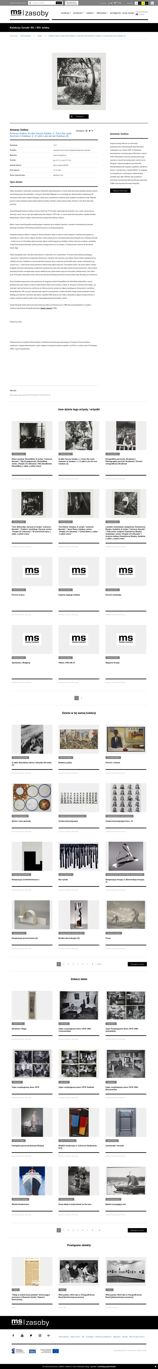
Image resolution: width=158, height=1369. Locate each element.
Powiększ (80, 116)
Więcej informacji (120, 190)
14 (99, 1230)
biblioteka (101, 12)
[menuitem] (66, 13)
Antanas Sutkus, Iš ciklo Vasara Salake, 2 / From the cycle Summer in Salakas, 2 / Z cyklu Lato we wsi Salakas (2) (87, 36)
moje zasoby (128, 12)
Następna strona (137, 964)
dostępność (115, 12)
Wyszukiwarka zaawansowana (71, 3)
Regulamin (117, 1337)
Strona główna (26, 36)
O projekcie (90, 1337)
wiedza (89, 12)
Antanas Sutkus (19, 129)
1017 (99, 964)
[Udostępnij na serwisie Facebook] (92, 130)
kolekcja (65, 12)
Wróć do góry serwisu (137, 1337)
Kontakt (125, 1337)
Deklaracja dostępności (103, 1337)
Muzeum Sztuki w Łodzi (18, 3)
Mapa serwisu (75, 1337)
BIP (83, 1337)
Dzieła (40, 36)
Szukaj (59, 3)
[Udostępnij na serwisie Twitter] (90, 130)
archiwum (77, 12)
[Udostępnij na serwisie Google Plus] (87, 130)
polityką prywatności (107, 1366)
